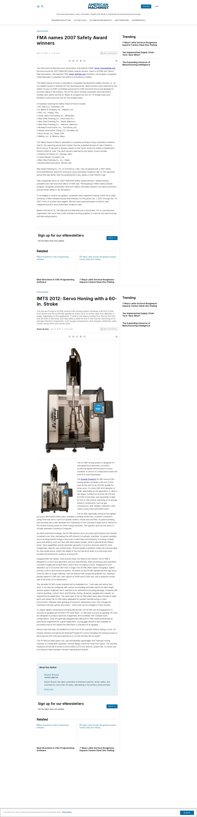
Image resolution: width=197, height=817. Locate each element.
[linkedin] (73, 61)
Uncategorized (42, 31)
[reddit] (81, 61)
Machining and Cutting (61, 20)
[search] (42, 6)
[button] (38, 6)
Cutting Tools (80, 20)
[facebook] (70, 61)
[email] (84, 61)
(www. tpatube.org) (77, 74)
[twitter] (77, 61)
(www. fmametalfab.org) (104, 68)
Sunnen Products (88, 479)
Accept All (187, 813)
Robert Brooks (43, 329)
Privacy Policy (66, 812)
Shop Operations (122, 20)
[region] (98, 813)
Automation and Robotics (101, 20)
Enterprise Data (138, 20)
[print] (116, 61)
